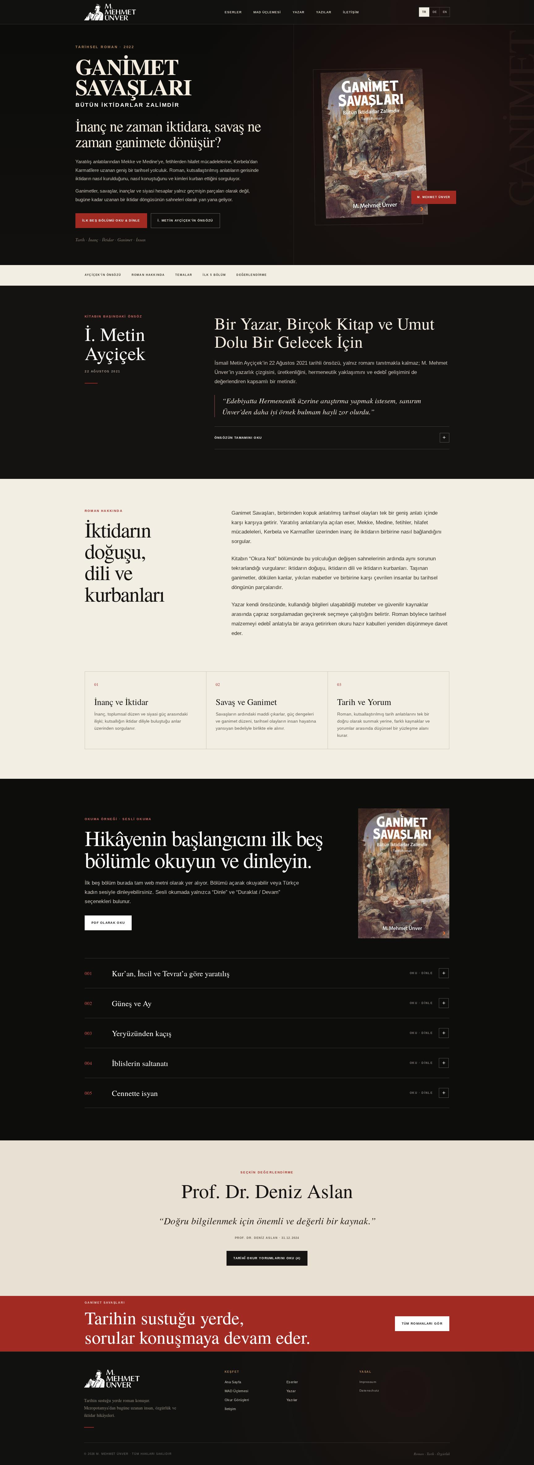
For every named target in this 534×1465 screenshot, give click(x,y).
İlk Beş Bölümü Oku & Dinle (111, 220)
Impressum (367, 1382)
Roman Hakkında (148, 274)
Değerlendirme (251, 274)
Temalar (183, 274)
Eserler (233, 12)
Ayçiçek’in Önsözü (103, 274)
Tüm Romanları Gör (422, 1323)
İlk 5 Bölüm (214, 274)
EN (445, 12)
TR (424, 12)
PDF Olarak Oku (108, 922)
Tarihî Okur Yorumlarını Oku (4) (266, 1258)
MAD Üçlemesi (267, 12)
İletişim (351, 12)
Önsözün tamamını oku (238, 437)
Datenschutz (369, 1390)
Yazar (298, 12)
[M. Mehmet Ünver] (110, 12)
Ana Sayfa (233, 1382)
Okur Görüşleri (237, 1400)
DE (435, 12)
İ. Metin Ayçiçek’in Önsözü (185, 220)
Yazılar (323, 12)
